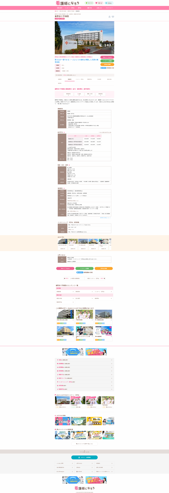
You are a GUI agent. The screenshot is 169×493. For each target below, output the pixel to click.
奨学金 (79, 7)
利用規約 (98, 463)
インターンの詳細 (107, 60)
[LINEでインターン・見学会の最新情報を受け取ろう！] (109, 16)
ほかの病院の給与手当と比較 (105, 132)
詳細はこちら (71, 229)
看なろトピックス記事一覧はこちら (84, 443)
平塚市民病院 (79, 319)
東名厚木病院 (60, 336)
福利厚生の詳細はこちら (105, 217)
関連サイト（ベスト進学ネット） (103, 471)
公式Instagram (61, 471)
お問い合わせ (79, 463)
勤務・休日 (89, 93)
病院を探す (59, 7)
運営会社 (78, 467)
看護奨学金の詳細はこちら (73, 200)
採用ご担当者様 (99, 467)
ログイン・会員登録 (86, 457)
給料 (80, 93)
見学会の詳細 (107, 64)
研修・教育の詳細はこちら (73, 211)
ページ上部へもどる (84, 452)
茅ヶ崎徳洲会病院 (99, 319)
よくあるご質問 (60, 463)
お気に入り (99, 7)
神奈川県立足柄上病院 (62, 319)
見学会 (64, 75)
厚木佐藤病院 (98, 336)
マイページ (108, 7)
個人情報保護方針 (60, 467)
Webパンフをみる (107, 57)
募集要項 (68, 93)
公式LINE (80, 471)
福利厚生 (100, 93)
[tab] (84, 360)
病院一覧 (89, 7)
